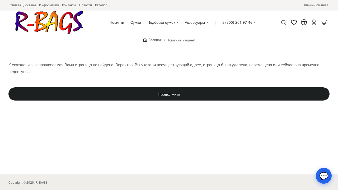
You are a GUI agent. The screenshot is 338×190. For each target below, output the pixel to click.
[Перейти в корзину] (324, 22)
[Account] (314, 22)
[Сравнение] (304, 22)
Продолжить (169, 94)
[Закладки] (294, 22)
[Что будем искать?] (283, 22)
